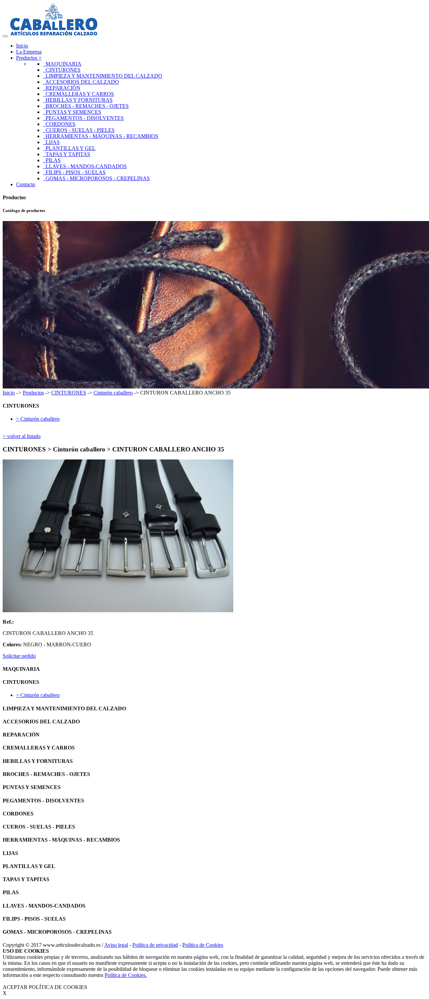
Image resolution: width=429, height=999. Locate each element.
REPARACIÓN (61, 88)
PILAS (52, 160)
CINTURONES (61, 70)
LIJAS (51, 142)
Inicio (22, 46)
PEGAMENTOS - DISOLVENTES (83, 118)
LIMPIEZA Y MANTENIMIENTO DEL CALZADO (102, 76)
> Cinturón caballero (38, 419)
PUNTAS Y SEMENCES (72, 112)
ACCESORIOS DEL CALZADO (81, 82)
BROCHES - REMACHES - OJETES (86, 106)
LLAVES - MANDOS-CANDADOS (85, 166)
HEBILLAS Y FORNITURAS (78, 100)
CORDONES (59, 124)
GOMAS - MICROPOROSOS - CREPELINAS (96, 178)
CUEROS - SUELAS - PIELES (79, 130)
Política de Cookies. (126, 975)
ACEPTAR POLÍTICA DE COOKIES (45, 987)
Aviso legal (116, 945)
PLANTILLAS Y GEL (69, 148)
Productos (33, 393)
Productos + (29, 58)
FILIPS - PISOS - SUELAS (74, 172)
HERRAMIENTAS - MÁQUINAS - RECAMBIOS (100, 136)
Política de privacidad (155, 945)
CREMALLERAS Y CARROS (78, 94)
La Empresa (29, 52)
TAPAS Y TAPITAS (66, 154)
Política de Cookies (202, 945)
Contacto (25, 184)
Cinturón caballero (113, 393)
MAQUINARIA (62, 64)
